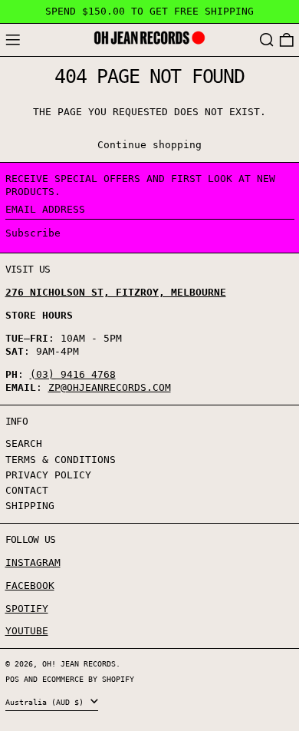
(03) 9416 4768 (73, 374)
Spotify (26, 608)
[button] (266, 40)
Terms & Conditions (60, 459)
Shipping (29, 505)
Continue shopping (149, 144)
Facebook (29, 585)
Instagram (33, 562)
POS (12, 678)
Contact (26, 490)
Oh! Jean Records (79, 663)
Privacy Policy (48, 475)
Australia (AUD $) (46, 701)
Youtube (26, 631)
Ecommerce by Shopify (88, 678)
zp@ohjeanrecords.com (109, 387)
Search (23, 443)
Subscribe (33, 233)
